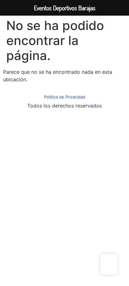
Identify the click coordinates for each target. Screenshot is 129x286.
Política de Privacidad (64, 96)
